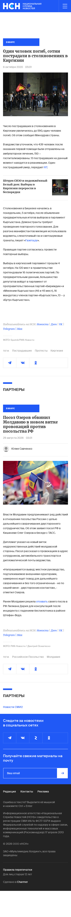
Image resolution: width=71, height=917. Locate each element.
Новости (42, 324)
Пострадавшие (22, 350)
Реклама (43, 791)
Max (19, 329)
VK (60, 324)
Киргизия (57, 350)
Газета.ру (31, 240)
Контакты (26, 791)
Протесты (41, 350)
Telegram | (10, 329)
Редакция (9, 791)
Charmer (22, 882)
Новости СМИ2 (13, 707)
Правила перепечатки (17, 869)
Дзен (54, 324)
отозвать (42, 601)
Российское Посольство (28, 657)
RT (45, 167)
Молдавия (53, 657)
